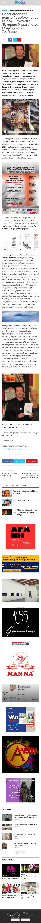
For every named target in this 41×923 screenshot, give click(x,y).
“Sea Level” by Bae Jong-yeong (25, 500)
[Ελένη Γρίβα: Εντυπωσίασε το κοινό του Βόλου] (30, 868)
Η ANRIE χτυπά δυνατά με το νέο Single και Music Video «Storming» (25, 512)
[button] (3, 2)
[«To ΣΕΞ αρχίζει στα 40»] (11, 870)
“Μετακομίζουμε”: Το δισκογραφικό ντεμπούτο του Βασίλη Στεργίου (25, 816)
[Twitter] (15, 40)
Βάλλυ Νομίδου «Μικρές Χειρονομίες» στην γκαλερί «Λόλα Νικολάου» (30, 475)
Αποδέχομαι (15, 920)
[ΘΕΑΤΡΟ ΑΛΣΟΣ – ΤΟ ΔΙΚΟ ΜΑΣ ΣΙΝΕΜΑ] (11, 888)
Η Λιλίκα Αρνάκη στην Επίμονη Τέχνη (9, 474)
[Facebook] (10, 40)
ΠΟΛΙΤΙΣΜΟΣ (6, 10)
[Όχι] (39, 917)
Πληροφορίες (25, 920)
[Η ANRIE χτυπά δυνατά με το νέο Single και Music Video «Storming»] (7, 512)
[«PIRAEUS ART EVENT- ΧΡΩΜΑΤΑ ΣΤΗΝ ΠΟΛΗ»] (4, 846)
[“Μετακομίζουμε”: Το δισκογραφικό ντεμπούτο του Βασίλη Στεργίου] (7, 817)
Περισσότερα (21, 485)
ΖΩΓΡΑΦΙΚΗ (13, 10)
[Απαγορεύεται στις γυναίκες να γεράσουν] (7, 836)
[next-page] (6, 519)
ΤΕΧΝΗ (30, 10)
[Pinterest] (19, 40)
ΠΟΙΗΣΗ (25, 10)
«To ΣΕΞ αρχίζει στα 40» (10, 878)
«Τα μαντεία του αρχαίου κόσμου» (25, 824)
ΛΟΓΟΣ (19, 10)
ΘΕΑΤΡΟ (5, 875)
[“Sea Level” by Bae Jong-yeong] (7, 502)
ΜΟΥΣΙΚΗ (5, 514)
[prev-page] (3, 519)
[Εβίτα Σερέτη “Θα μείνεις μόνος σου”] (30, 888)
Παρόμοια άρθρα (8, 485)
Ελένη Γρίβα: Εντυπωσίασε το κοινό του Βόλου (29, 877)
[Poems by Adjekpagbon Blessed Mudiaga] (7, 493)
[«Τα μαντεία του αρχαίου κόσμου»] (7, 827)
